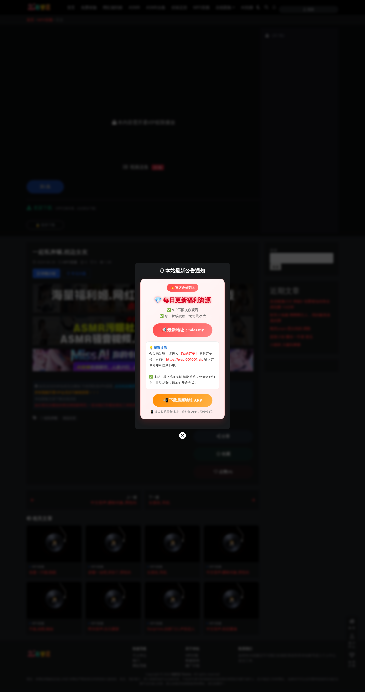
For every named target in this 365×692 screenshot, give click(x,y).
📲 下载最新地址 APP (182, 400)
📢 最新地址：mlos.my (182, 330)
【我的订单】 (188, 353)
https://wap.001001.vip (185, 359)
